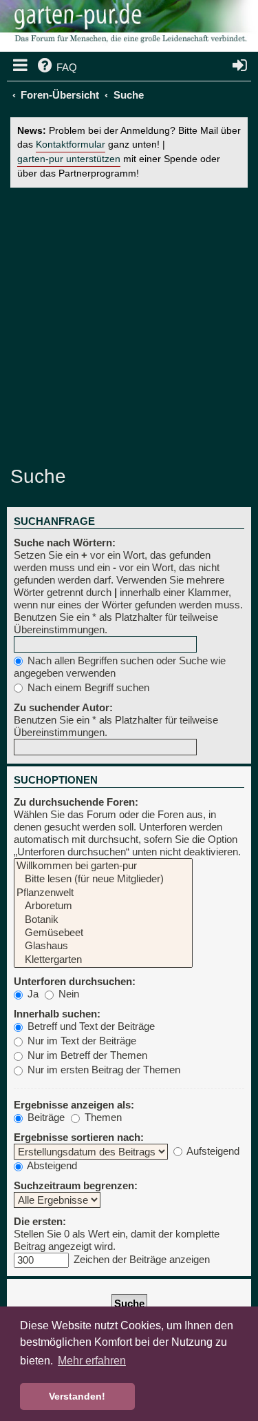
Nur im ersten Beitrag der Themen (102, 1069)
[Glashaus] (103, 946)
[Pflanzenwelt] (103, 893)
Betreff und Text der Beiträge (90, 1026)
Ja (32, 994)
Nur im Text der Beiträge (80, 1040)
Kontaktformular (70, 144)
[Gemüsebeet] (103, 933)
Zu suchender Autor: (63, 707)
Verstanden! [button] (77, 1396)
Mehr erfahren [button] (92, 1361)
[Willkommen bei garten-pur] (103, 866)
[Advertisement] (129, 326)
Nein (67, 994)
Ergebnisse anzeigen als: (74, 1105)
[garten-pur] (129, 27)
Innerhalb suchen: (57, 1014)
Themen (102, 1117)
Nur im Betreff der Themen (86, 1055)
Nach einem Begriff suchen (87, 687)
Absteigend (51, 1165)
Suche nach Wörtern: (65, 542)
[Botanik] (103, 919)
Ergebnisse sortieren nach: (79, 1137)
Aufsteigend (211, 1151)
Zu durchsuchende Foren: (76, 802)
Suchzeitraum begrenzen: (76, 1185)
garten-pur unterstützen (68, 159)
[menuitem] (56, 67)
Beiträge (45, 1117)
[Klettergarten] (103, 959)
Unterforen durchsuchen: (75, 981)
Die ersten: (40, 1221)
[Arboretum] (103, 906)
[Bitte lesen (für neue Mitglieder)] (103, 879)
